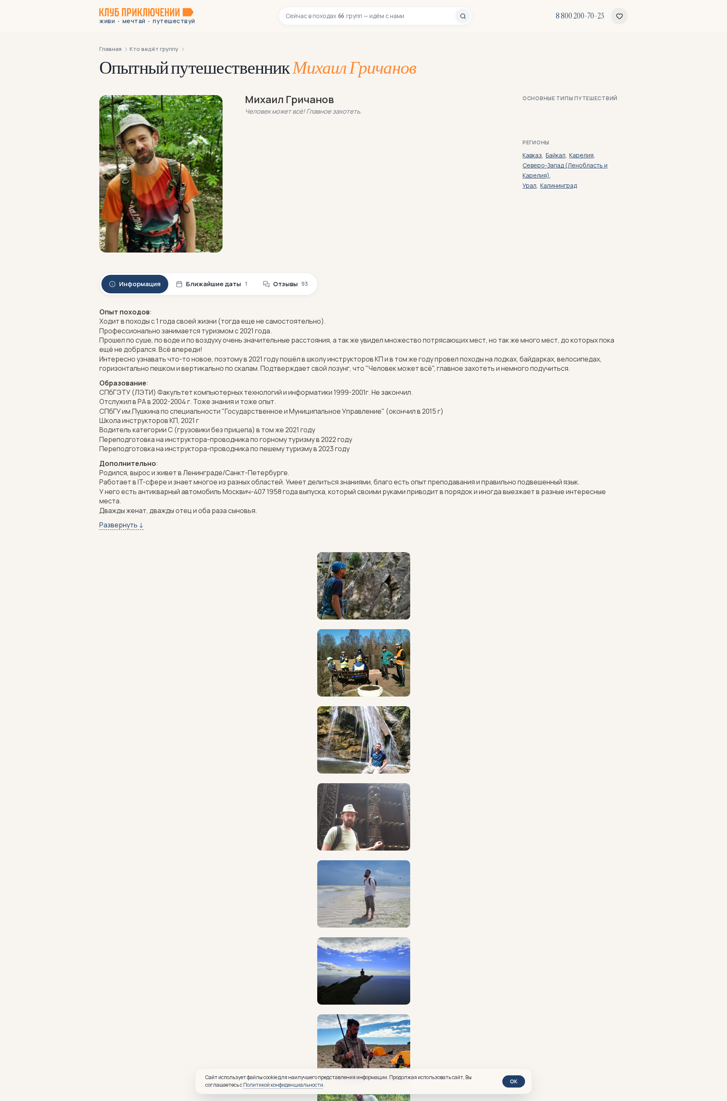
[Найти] (462, 16)
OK (513, 1081)
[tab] (134, 284)
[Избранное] (619, 16)
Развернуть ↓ (121, 524)
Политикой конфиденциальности (283, 1084)
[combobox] (370, 16)
